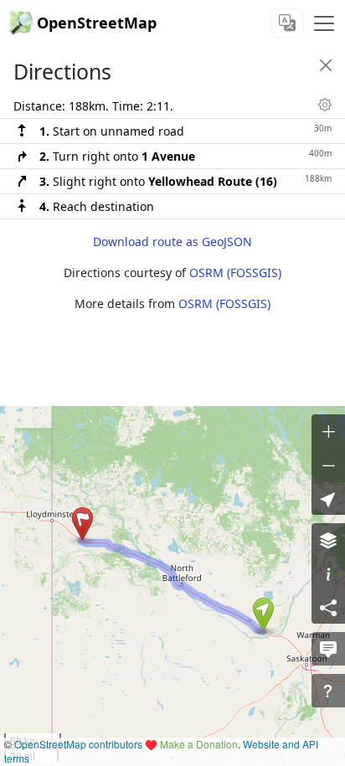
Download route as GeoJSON (172, 241)
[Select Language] (287, 23)
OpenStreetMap (97, 23)
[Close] (325, 65)
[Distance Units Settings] (325, 105)
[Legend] (328, 573)
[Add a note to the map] (328, 649)
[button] (263, 614)
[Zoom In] (328, 431)
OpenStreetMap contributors (78, 744)
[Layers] (328, 540)
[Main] (324, 23)
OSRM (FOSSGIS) (235, 272)
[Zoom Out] (328, 464)
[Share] (328, 607)
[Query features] (328, 690)
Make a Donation (199, 744)
